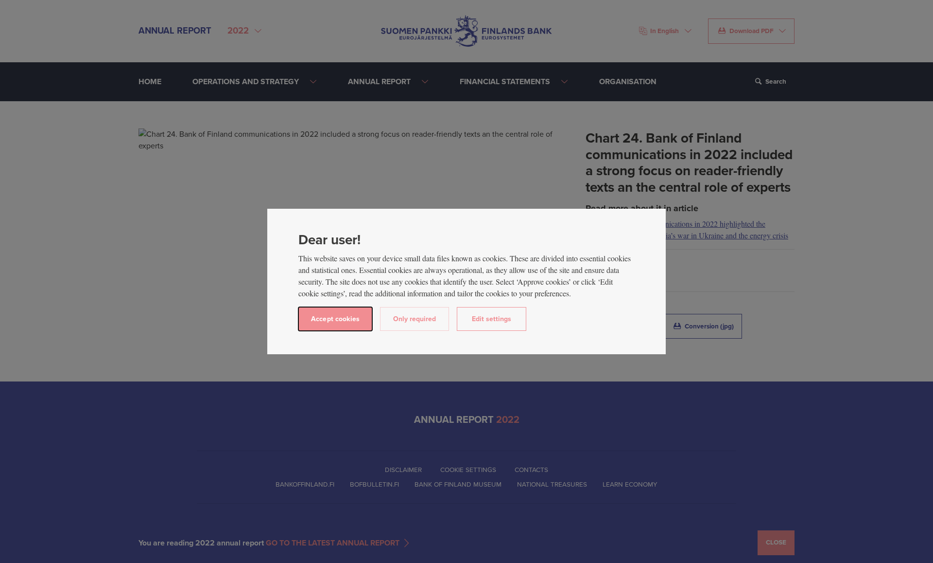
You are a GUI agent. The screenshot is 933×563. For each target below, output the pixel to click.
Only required (414, 319)
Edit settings (491, 319)
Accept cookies (335, 319)
